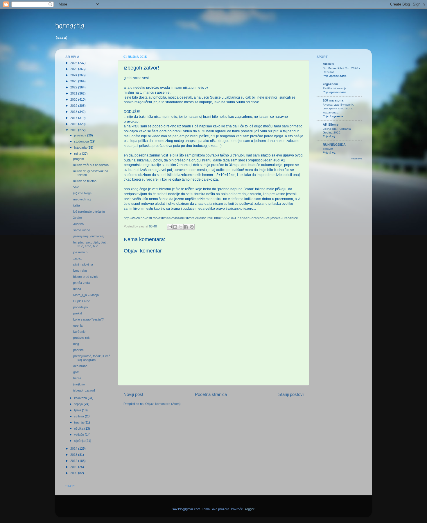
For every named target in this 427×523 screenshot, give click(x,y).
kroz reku (80, 270)
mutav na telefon (84, 181)
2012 (74, 460)
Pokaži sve (356, 158)
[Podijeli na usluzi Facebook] (186, 227)
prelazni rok (81, 337)
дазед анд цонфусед (88, 236)
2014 (74, 448)
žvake (77, 217)
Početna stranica (211, 394)
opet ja (77, 325)
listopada (80, 147)
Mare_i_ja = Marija (86, 295)
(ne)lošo (79, 384)
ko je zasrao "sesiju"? (88, 319)
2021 (74, 93)
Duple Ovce (81, 301)
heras (77, 378)
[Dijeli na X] (181, 227)
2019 (74, 105)
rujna (78, 153)
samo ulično (81, 230)
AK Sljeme (330, 124)
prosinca (80, 135)
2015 (74, 130)
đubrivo (78, 224)
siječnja (79, 440)
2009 (74, 473)
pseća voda (81, 282)
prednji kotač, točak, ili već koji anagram (91, 358)
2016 (74, 124)
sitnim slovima (83, 264)
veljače (79, 434)
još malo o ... (82, 252)
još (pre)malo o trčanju (89, 211)
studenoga (82, 141)
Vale (76, 187)
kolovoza (81, 398)
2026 (74, 63)
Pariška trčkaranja (335, 88)
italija (76, 205)
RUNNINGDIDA (334, 144)
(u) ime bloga (82, 193)
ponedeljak (80, 307)
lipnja (78, 410)
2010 (74, 467)
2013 (74, 454)
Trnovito (328, 148)
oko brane (80, 366)
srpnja (79, 404)
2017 (74, 118)
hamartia (70, 26)
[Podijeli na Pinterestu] (192, 227)
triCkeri (328, 64)
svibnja (79, 416)
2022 (74, 87)
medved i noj (82, 199)
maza (77, 289)
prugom (78, 159)
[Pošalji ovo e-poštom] (170, 227)
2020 (74, 99)
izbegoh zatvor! (84, 390)
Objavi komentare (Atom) (163, 403)
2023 (74, 81)
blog (76, 344)
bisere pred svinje (85, 276)
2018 (74, 111)
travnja (79, 422)
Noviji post (133, 394)
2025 (74, 69)
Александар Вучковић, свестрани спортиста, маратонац (338, 108)
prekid (77, 313)
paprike (78, 350)
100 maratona (333, 100)
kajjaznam (330, 84)
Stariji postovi (291, 394)
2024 (74, 75)
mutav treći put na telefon (91, 165)
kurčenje (79, 331)
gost (76, 372)
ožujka (79, 428)
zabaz (77, 258)
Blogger (249, 509)
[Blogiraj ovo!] (175, 227)
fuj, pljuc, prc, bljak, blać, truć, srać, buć (90, 244)
